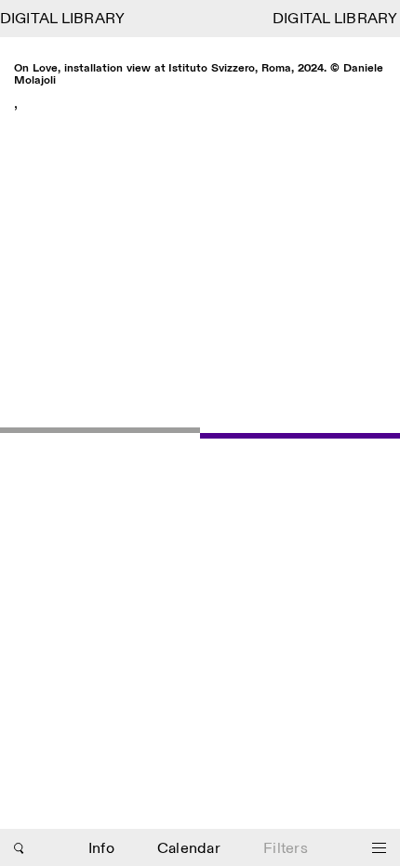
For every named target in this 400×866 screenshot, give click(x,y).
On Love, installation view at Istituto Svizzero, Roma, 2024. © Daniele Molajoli (198, 74)
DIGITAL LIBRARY (63, 19)
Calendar (188, 849)
